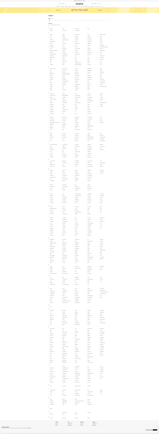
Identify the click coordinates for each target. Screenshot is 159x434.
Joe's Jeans (89, 202)
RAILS (51, 322)
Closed (76, 109)
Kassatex (64, 206)
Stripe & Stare (102, 328)
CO (75, 111)
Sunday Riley (102, 337)
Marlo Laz (64, 251)
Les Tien (76, 228)
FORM (76, 153)
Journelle (101, 197)
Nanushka (51, 271)
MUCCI (101, 253)
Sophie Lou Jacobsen (78, 358)
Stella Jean (89, 351)
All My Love (76, 36)
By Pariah (101, 84)
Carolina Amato (52, 113)
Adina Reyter (51, 55)
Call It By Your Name (52, 95)
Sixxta (76, 330)
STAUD (88, 349)
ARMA (101, 36)
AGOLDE (64, 36)
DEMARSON (64, 124)
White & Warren (77, 402)
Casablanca (64, 97)
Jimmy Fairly (89, 197)
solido (76, 353)
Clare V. (76, 104)
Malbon (51, 253)
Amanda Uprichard (77, 48)
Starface (89, 344)
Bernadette (76, 70)
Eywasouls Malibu (102, 140)
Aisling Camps (64, 43)
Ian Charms (51, 184)
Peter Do (64, 295)
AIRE (63, 41)
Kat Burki (64, 208)
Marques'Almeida (65, 255)
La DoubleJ (51, 224)
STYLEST (101, 335)
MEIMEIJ (76, 251)
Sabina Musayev (52, 328)
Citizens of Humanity (78, 102)
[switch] (48, 28)
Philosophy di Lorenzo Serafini (67, 300)
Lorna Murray (89, 235)
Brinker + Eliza (89, 84)
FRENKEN (101, 144)
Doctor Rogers (77, 122)
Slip (75, 346)
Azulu (101, 64)
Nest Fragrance (64, 271)
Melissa (76, 253)
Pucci (101, 295)
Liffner (76, 235)
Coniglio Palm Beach (90, 100)
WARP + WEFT (64, 402)
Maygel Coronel (77, 246)
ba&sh (51, 70)
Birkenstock (76, 77)
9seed (88, 28)
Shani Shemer (64, 335)
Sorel (75, 360)
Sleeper (76, 342)
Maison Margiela (52, 251)
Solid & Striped (77, 351)
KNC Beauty (89, 213)
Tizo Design (89, 369)
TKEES (88, 371)
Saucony (51, 349)
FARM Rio (51, 155)
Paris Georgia (52, 295)
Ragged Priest (52, 319)
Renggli (63, 324)
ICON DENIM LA (52, 186)
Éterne (88, 140)
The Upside (76, 376)
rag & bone (51, 317)
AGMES (64, 34)
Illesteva (51, 188)
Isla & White (89, 186)
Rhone (76, 317)
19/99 (63, 28)
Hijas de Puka (77, 173)
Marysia (64, 260)
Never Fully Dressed (65, 273)
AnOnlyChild (89, 48)
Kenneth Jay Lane (65, 213)
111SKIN (51, 30)
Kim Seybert (89, 206)
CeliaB (63, 104)
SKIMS (76, 335)
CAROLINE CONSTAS (65, 95)
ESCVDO (89, 135)
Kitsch (88, 210)
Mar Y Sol (64, 262)
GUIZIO (101, 164)
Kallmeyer (51, 210)
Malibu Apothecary (52, 255)
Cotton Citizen (89, 113)
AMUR (76, 59)
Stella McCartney (90, 353)
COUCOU (101, 93)
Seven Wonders (65, 333)
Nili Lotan (76, 273)
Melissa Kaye (77, 255)
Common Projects (90, 97)
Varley (51, 395)
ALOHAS (76, 39)
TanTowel (51, 373)
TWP (100, 378)
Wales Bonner (52, 402)
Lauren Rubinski (65, 219)
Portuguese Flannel (77, 302)
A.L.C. (50, 36)
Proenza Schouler (102, 290)
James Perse (51, 199)
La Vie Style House (65, 221)
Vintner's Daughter (90, 391)
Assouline (101, 43)
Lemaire (64, 235)
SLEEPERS (76, 344)
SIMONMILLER (64, 362)
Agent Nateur (51, 64)
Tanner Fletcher (52, 371)
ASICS (101, 39)
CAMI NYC (51, 102)
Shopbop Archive (65, 342)
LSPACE (101, 219)
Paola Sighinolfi (52, 293)
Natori (63, 266)
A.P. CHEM (51, 39)
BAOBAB (51, 86)
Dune (100, 117)
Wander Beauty (52, 404)
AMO (75, 57)
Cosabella (89, 109)
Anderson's (89, 36)
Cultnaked (101, 106)
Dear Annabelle (65, 117)
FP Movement (77, 155)
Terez (50, 380)
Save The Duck (52, 351)
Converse (89, 102)
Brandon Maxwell (90, 77)
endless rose (76, 135)
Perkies (63, 293)
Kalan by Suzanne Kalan (53, 208)
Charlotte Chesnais (65, 109)
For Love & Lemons (77, 151)
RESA (76, 310)
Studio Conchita (102, 333)
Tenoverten (51, 378)
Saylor (51, 353)
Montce (89, 262)
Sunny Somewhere (102, 342)
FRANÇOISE (89, 144)
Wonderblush (89, 402)
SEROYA (51, 362)
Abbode (51, 43)
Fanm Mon (51, 153)
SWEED (101, 353)
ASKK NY (101, 41)
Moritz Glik (101, 244)
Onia (75, 282)
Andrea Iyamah (90, 39)
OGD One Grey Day (52, 284)
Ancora (88, 34)
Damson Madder (52, 120)
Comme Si (89, 95)
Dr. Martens (89, 124)
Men (52, 18)
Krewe (101, 210)
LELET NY (64, 233)
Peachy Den (51, 302)
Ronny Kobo (89, 322)
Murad (101, 255)
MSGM (101, 251)
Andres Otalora (90, 41)
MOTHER (101, 246)
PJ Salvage (76, 293)
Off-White (51, 282)
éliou (50, 140)
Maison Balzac (52, 248)
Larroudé (51, 233)
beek (63, 86)
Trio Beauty (101, 369)
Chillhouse (64, 111)
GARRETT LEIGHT (52, 164)
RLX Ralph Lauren (77, 324)
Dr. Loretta (89, 120)
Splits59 (89, 335)
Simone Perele (64, 358)
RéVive (76, 315)
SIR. (75, 328)
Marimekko (64, 246)
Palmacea (51, 290)
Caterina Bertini (65, 100)
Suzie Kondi (101, 349)
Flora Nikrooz (77, 144)
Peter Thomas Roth (65, 297)
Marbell (51, 262)
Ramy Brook (64, 310)
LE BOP (64, 224)
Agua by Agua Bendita (65, 39)
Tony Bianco (89, 378)
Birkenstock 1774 (77, 79)
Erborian (89, 133)
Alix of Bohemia (77, 34)
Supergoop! (101, 344)
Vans (50, 393)
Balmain (51, 82)
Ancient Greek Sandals (78, 64)
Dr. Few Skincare (90, 117)
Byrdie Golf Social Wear (103, 86)
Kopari (101, 208)
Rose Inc (89, 324)
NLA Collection (90, 266)
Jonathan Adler (102, 195)
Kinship (89, 208)
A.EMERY (51, 34)
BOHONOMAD (89, 70)
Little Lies (89, 228)
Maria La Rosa (64, 244)
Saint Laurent (52, 337)
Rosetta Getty (102, 310)
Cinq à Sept (76, 100)
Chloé (76, 93)
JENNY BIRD (76, 199)
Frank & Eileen (89, 146)
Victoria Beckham (77, 395)
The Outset (76, 371)
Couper (101, 95)
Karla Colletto (52, 213)
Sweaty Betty (102, 351)
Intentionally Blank (65, 186)
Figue (63, 151)
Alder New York (64, 48)
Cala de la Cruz (52, 93)
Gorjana (76, 166)
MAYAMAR (76, 244)
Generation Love (52, 166)
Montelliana (101, 239)
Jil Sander (89, 195)
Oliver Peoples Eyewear (66, 284)
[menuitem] (59, 4)
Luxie (101, 228)
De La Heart (64, 120)
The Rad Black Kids (77, 373)
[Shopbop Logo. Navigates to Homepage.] (79, 4)
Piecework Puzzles (65, 302)
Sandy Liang (51, 346)
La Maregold (51, 228)
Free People (89, 155)
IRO (75, 184)
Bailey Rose (51, 79)
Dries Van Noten (90, 129)
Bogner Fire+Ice (90, 68)
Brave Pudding (89, 79)
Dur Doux (101, 120)
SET (63, 330)
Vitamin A (89, 393)
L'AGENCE (51, 217)
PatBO (51, 300)
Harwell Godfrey (52, 180)
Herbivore (64, 180)
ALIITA (63, 64)
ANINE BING (89, 43)
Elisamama (64, 135)
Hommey (76, 180)
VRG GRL (101, 391)
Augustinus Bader (102, 50)
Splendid (89, 333)
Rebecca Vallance (65, 317)
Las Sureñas (51, 235)
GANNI (51, 162)
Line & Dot (89, 217)
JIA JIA (76, 202)
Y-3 (50, 412)
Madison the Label (52, 246)
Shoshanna (64, 344)
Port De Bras (76, 300)
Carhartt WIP (51, 109)
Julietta (101, 199)
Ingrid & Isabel (64, 184)
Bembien (76, 68)
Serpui (63, 328)
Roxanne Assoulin (102, 319)
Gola (63, 164)
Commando (89, 93)
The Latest (64, 380)
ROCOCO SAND (90, 315)
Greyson (89, 162)
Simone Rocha (64, 360)
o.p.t (50, 277)
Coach (76, 113)
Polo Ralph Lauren (77, 297)
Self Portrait (51, 360)
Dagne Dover (51, 117)
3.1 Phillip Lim (64, 30)
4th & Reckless (77, 28)
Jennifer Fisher (64, 202)
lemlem (76, 217)
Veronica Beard (64, 395)
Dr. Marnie (89, 122)
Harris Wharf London (53, 177)
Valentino (51, 391)
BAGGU (51, 75)
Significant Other (65, 353)
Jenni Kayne (76, 197)
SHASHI (64, 337)
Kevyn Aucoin (77, 206)
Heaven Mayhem (65, 175)
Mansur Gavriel (52, 260)
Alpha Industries (77, 43)
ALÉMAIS (64, 50)
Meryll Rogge (76, 260)
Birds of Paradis (77, 75)
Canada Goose (52, 104)
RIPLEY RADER (77, 322)
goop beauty (76, 164)
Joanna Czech (89, 199)
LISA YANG (89, 226)
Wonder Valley (89, 404)
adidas (51, 48)
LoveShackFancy (102, 217)
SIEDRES (64, 349)
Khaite (76, 208)
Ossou (101, 277)
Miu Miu (89, 255)
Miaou (76, 262)
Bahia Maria (51, 77)
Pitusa (76, 290)
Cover (101, 100)
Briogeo (89, 86)
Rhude (76, 319)
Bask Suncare (64, 70)
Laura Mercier (64, 217)
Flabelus (64, 153)
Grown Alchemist (90, 164)
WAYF (63, 404)
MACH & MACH (52, 239)
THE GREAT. (64, 376)
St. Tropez (89, 342)
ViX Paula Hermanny (90, 395)
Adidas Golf (51, 52)
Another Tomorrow (90, 52)
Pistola (76, 288)
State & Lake (89, 346)
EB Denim (51, 133)
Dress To (89, 127)
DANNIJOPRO (52, 124)
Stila (88, 358)
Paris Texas (51, 297)
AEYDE (51, 59)
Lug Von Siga (102, 221)
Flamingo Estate (65, 155)
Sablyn (51, 330)
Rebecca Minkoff (65, 315)
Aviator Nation (102, 57)
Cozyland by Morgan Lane (103, 102)
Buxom (101, 77)
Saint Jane (51, 335)
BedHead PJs (64, 84)
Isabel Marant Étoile (77, 188)
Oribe (88, 277)
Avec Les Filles (102, 55)
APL (88, 55)
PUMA (101, 297)
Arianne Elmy (89, 64)
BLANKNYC (76, 86)
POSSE (88, 288)
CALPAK (51, 97)
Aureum (101, 52)
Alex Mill (64, 59)
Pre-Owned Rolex (90, 297)
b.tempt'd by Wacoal (52, 68)
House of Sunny (90, 177)
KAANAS (51, 206)
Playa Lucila (76, 295)
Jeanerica (64, 195)
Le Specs (76, 226)
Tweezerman (101, 376)
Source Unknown (90, 328)
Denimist (64, 127)
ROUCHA (101, 315)
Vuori (100, 393)
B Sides (101, 70)
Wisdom (76, 404)
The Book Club (64, 369)
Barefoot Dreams (65, 68)
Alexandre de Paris (65, 55)
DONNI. (76, 127)
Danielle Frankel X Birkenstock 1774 (54, 122)
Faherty (51, 146)
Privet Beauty (102, 288)
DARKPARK (51, 127)
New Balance (76, 266)
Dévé (63, 129)
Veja (63, 391)
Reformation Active (65, 322)
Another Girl (89, 50)
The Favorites (64, 373)
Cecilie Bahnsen (65, 102)
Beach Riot (64, 75)
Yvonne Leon (89, 412)
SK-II (75, 333)
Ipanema (64, 188)
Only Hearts (76, 284)
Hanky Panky (51, 175)
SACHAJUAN (51, 333)
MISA (88, 246)
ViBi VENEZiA (77, 393)
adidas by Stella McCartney (53, 50)
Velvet (63, 393)
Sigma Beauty (64, 351)
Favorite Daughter (65, 144)
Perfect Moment (65, 290)
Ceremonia (64, 106)
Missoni (89, 251)
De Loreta (64, 122)
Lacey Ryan (51, 219)
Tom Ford (89, 376)
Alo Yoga (76, 41)
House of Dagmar (90, 175)
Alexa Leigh (64, 52)
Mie (88, 239)
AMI (75, 55)
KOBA (101, 206)
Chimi (63, 113)
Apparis (89, 59)
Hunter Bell (89, 180)
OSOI (88, 282)
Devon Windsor (77, 117)
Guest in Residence (102, 162)
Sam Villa (51, 344)
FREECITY (89, 151)
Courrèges (101, 97)
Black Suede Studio (77, 84)
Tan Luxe (51, 369)
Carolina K (64, 93)
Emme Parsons (77, 133)
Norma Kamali (89, 273)
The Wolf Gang (77, 378)
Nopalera (89, 271)
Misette (89, 248)
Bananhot (51, 84)
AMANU (76, 50)
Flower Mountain (77, 146)
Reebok (63, 319)
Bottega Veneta (90, 75)
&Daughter (51, 28)
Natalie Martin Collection (53, 273)
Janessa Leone (52, 202)
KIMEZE (76, 213)
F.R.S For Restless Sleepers (53, 144)
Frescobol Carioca (102, 146)
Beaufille (64, 77)
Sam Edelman (52, 342)
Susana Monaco (102, 346)
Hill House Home (77, 175)
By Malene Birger (102, 82)
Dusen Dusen (102, 122)
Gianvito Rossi (64, 162)
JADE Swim (51, 195)
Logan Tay (89, 233)
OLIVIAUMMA (77, 277)
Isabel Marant (77, 186)
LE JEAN (64, 228)
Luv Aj (101, 224)
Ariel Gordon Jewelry (102, 34)
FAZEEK (64, 146)
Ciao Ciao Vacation (77, 97)
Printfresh (89, 300)
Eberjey (51, 135)
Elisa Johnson (64, 133)
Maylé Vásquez (77, 248)
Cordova (89, 106)
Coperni (89, 104)
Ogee (63, 277)
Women (49, 18)
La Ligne (51, 226)
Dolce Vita (76, 124)
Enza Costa (76, 140)
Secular (51, 358)
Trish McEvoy (102, 371)
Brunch (101, 68)
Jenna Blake (64, 199)
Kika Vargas (76, 210)
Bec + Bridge (64, 82)
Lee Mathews (64, 226)
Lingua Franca (89, 219)
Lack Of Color (52, 221)
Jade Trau (51, 197)
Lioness (89, 221)
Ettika (101, 133)
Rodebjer (89, 319)
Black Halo (76, 82)
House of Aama (90, 173)
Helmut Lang (64, 177)
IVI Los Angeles (90, 188)
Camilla (51, 100)
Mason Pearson (77, 239)
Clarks (76, 106)
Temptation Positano (52, 376)
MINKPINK (89, 244)
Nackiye (51, 266)
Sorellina (76, 362)
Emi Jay (64, 140)
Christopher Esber (77, 95)
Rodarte (89, 317)
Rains (50, 324)
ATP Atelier (101, 48)
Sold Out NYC (77, 349)
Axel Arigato (101, 59)
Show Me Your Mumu (65, 346)
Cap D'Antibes (52, 106)
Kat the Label (64, 210)
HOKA (76, 177)
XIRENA (51, 408)
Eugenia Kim (101, 135)
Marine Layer (64, 248)
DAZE (50, 129)
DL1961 (76, 120)
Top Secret (89, 380)
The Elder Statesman (65, 371)
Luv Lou (101, 226)
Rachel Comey (52, 315)
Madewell (51, 244)
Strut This (101, 330)
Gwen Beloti (101, 166)
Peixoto (64, 288)
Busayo (101, 75)
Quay (50, 306)
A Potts (89, 57)
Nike (75, 271)
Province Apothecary (103, 293)
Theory (76, 369)
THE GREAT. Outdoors (65, 378)
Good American (77, 162)
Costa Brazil (89, 111)
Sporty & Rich (89, 337)
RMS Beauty (89, 310)
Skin (75, 337)
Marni (63, 253)
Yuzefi (76, 412)
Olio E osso (64, 282)
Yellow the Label (65, 412)
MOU (100, 248)
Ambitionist (76, 52)
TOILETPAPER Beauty (90, 373)
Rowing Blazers (102, 317)
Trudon (101, 373)
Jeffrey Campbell (65, 197)
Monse (88, 260)
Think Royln (76, 380)
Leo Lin (76, 219)
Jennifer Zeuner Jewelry (78, 195)
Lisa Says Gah (89, 224)
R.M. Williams (52, 310)
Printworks (89, 302)
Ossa (88, 284)
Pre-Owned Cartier (90, 295)
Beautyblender (64, 79)
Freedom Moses (90, 153)
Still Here (89, 360)
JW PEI (101, 202)
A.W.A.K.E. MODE (52, 41)
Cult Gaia (101, 104)
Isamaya (89, 184)
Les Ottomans (77, 224)
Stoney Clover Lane (90, 362)
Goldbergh (64, 166)
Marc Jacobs (64, 239)
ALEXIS (64, 57)
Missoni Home (89, 253)
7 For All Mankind (77, 30)
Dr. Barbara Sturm (77, 129)
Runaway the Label (102, 322)
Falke (50, 151)
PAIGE (51, 288)
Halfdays (51, 173)
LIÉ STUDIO (76, 233)
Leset (75, 221)
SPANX (88, 330)
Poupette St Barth (90, 290)
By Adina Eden (102, 79)
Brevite (88, 82)
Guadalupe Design (90, 166)
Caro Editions (52, 111)
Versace (76, 391)
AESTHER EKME (52, 57)
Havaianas (64, 173)
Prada (88, 293)
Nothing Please (102, 266)
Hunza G (101, 173)
